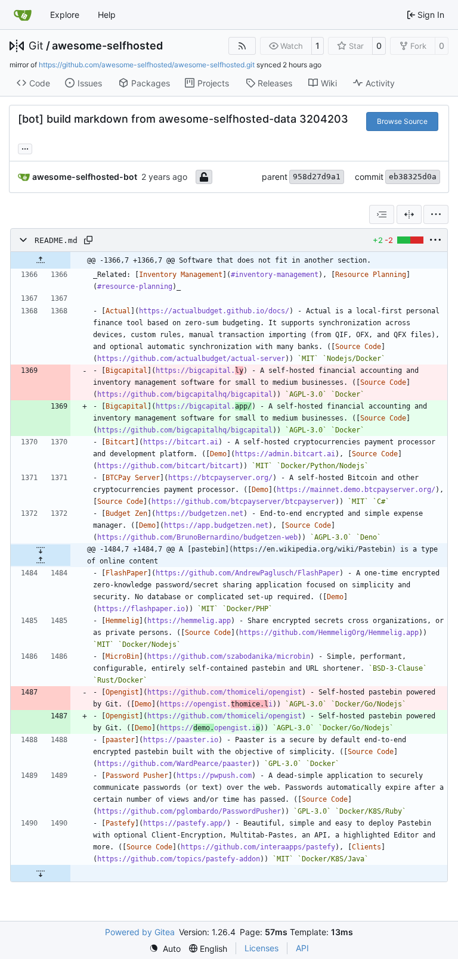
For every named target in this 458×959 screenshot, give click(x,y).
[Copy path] (88, 240)
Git (36, 46)
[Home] (22, 15)
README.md (56, 240)
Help (107, 15)
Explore (64, 15)
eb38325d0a (413, 176)
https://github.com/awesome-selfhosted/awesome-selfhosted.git (147, 64)
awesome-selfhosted (107, 46)
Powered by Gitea (140, 932)
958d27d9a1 (317, 176)
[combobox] (381, 214)
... (25, 147)
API (302, 948)
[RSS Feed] (242, 46)
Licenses (261, 948)
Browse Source (402, 121)
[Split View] (409, 214)
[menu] (435, 214)
